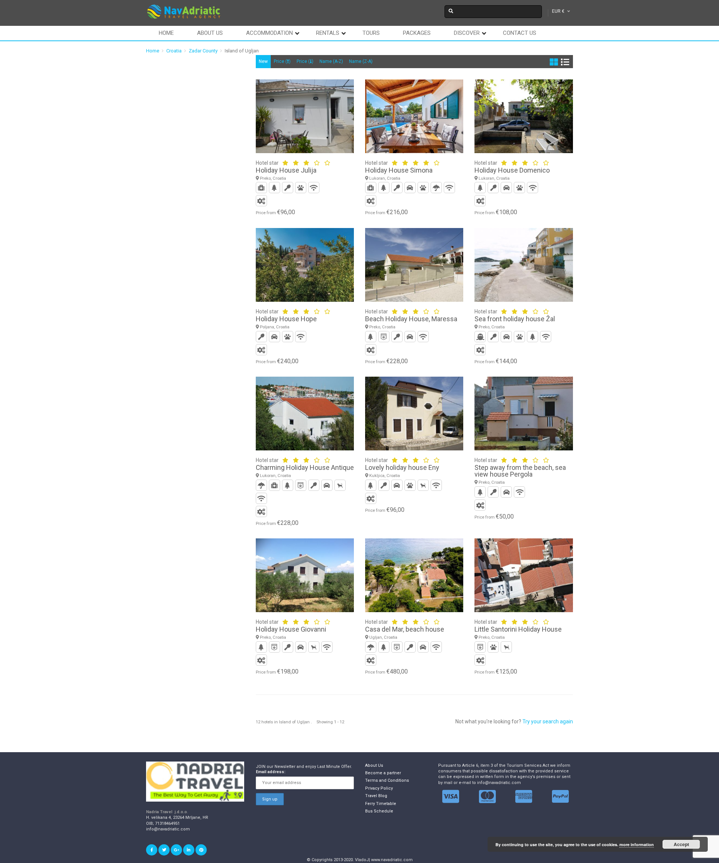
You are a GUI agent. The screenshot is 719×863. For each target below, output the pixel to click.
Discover (467, 33)
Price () (282, 61)
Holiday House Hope (286, 319)
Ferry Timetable (380, 803)
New (263, 61)
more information (636, 844)
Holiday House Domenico (512, 170)
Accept (681, 844)
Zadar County (203, 51)
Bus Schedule (379, 811)
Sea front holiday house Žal (514, 319)
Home (166, 33)
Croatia (174, 51)
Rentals (327, 33)
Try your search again (547, 721)
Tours (371, 33)
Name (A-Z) (331, 61)
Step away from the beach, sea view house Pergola (520, 471)
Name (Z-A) (361, 61)
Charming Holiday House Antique (305, 467)
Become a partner (383, 773)
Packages (417, 33)
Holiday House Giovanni (291, 629)
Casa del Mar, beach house (404, 629)
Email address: (270, 771)
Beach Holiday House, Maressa (411, 319)
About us (210, 33)
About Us (374, 765)
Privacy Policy (379, 788)
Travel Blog (376, 795)
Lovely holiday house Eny (402, 467)
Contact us (519, 33)
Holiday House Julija (286, 170)
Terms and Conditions (387, 780)
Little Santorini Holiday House (518, 629)
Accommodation (269, 33)
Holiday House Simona (399, 170)
